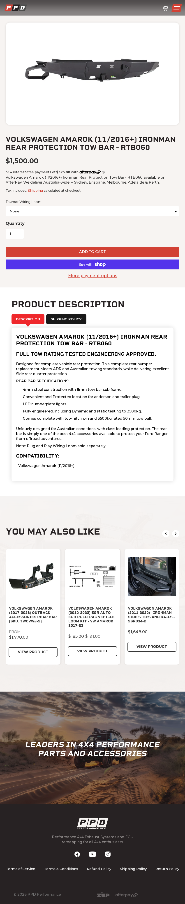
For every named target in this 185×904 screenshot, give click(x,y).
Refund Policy (99, 869)
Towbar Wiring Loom (24, 202)
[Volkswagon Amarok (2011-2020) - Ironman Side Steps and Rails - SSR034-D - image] (152, 576)
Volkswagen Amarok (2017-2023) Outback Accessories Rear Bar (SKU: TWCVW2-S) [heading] (33, 615)
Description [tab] (28, 319)
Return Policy (167, 869)
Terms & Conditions (61, 869)
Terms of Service (20, 869)
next (175, 533)
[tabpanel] (92, 404)
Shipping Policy (133, 869)
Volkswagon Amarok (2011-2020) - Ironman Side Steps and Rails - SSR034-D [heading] (151, 615)
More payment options (92, 275)
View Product (33, 652)
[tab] (66, 319)
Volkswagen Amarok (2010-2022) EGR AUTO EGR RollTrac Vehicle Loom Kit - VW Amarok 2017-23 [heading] (91, 617)
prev (165, 533)
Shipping (35, 191)
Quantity (15, 223)
